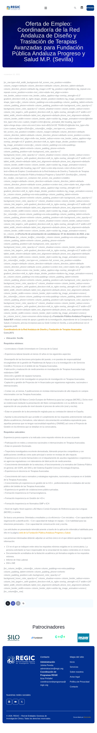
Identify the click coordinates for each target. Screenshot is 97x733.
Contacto (44, 657)
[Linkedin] (9, 702)
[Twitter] (8, 603)
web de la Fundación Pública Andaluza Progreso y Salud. (45, 533)
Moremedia (87, 717)
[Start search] (75, 8)
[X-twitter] (22, 702)
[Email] (18, 603)
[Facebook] (13, 603)
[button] (45, 8)
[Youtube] (15, 702)
